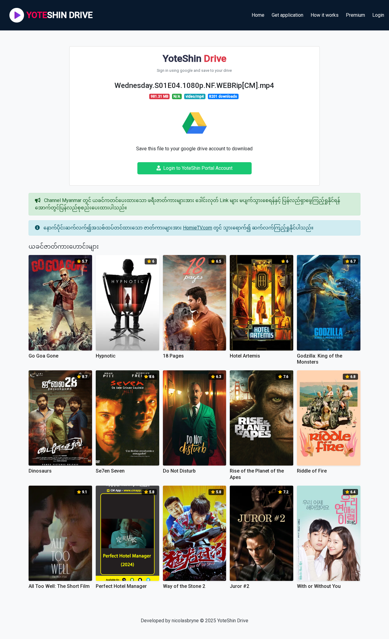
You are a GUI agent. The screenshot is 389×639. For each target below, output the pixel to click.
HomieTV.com (197, 228)
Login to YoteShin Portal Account (197, 168)
